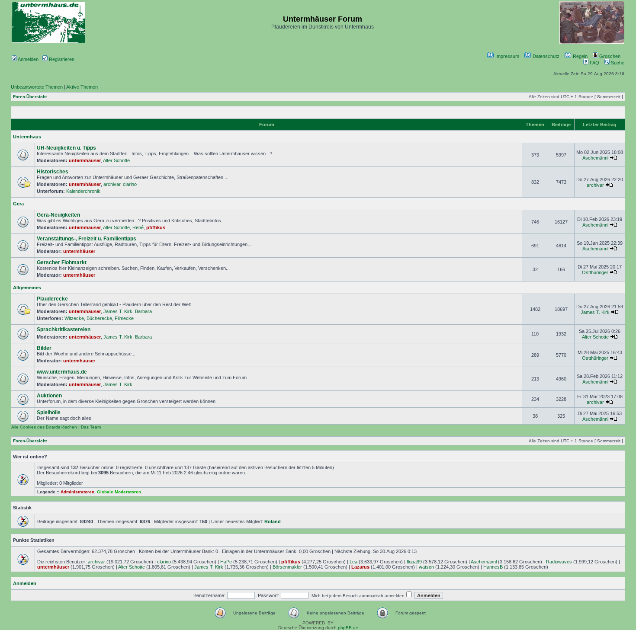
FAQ (593, 62)
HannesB (493, 566)
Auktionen (49, 396)
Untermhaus (27, 136)
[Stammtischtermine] (591, 42)
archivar (111, 184)
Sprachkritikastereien (63, 329)
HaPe (226, 561)
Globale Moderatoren (119, 491)
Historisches (52, 172)
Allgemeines (27, 287)
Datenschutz (545, 56)
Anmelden (28, 59)
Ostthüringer (595, 272)
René (138, 227)
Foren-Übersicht (30, 96)
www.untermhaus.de (62, 372)
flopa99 (414, 561)
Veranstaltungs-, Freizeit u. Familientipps (86, 239)
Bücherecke (99, 318)
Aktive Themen (82, 87)
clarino (130, 184)
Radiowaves (559, 561)
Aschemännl (595, 157)
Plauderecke (52, 299)
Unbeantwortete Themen (37, 87)
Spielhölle (49, 412)
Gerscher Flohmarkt (62, 262)
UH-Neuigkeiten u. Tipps (66, 148)
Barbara (143, 311)
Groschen (609, 56)
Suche (617, 62)
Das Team (91, 427)
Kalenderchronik (83, 191)
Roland (272, 521)
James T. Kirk (117, 311)
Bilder (44, 348)
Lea (353, 561)
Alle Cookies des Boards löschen (44, 427)
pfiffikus (155, 227)
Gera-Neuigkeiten (58, 215)
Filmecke (124, 318)
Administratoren (77, 491)
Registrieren (61, 59)
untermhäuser (85, 160)
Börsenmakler (287, 566)
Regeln (580, 56)
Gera (18, 203)
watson (426, 566)
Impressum (506, 56)
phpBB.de (348, 627)
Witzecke (74, 318)
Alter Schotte (116, 160)
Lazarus (360, 566)
